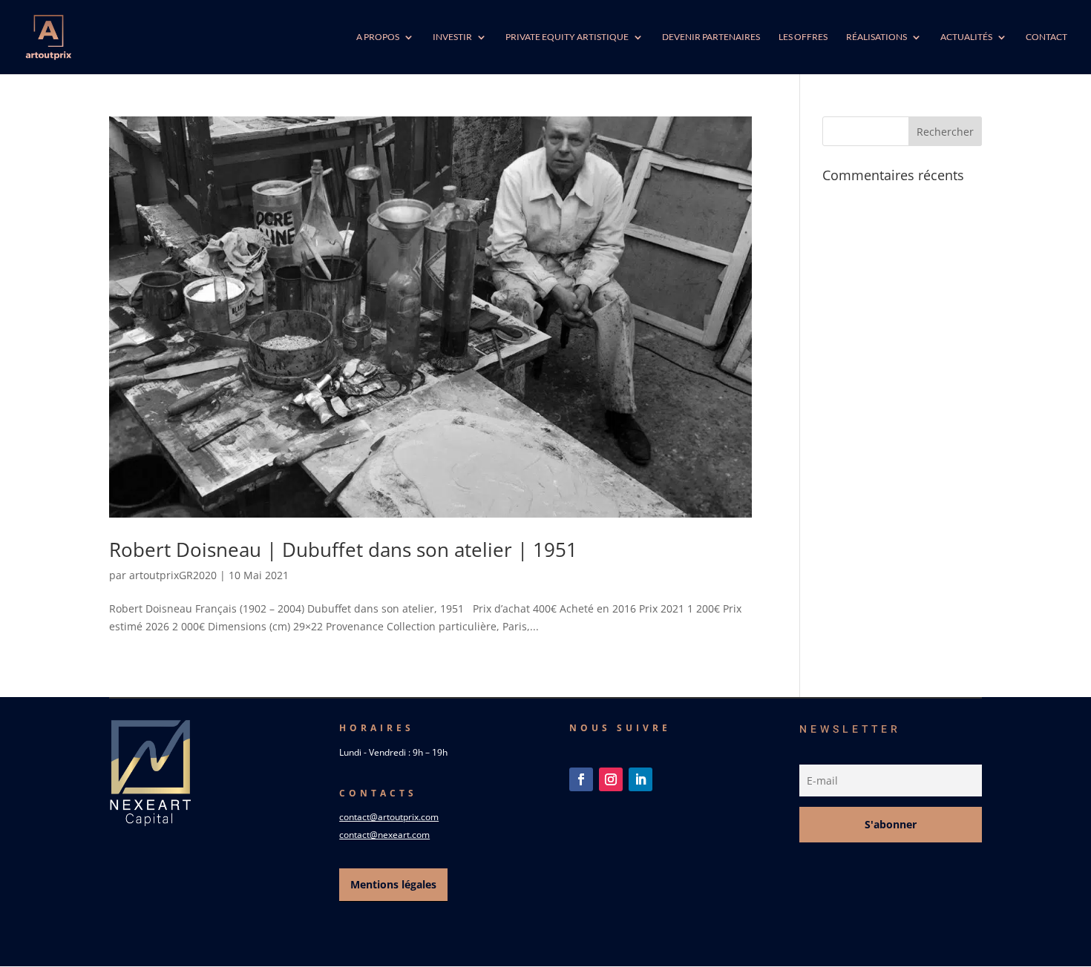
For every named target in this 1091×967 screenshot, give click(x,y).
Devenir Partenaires (711, 37)
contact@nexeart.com (384, 834)
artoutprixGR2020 (173, 575)
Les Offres (803, 37)
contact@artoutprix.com (389, 817)
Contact (1046, 37)
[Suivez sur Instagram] (611, 779)
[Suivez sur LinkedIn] (640, 779)
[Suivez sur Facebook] (581, 779)
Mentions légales (393, 884)
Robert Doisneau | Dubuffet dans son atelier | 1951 (343, 549)
